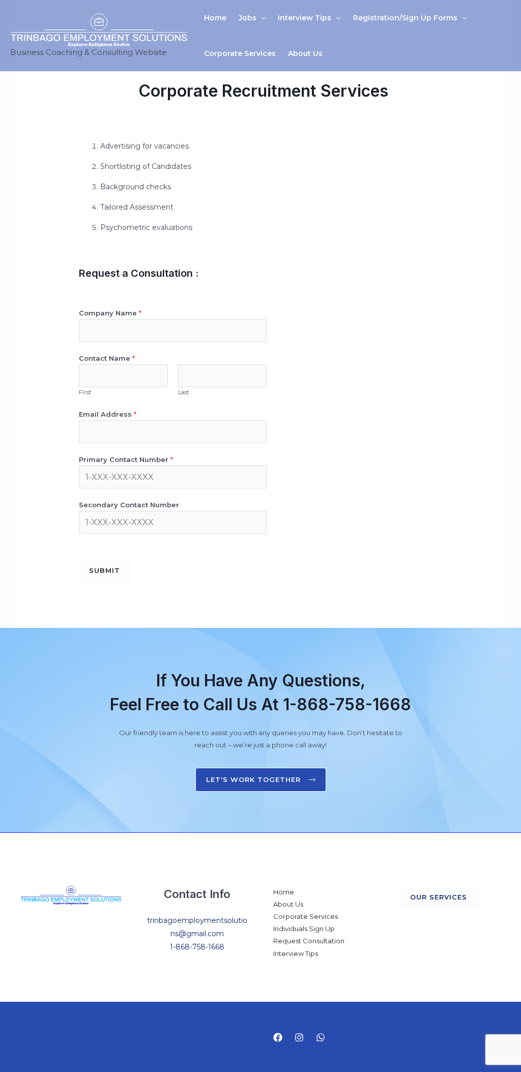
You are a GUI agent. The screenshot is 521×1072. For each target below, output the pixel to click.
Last (183, 392)
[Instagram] (299, 1037)
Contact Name (107, 358)
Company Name (110, 313)
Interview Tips (304, 17)
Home (215, 17)
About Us (305, 53)
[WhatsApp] (320, 1037)
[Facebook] (277, 1037)
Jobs (247, 17)
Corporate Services (240, 53)
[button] (261, 18)
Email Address (107, 414)
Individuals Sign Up (304, 928)
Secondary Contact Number (129, 505)
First (85, 392)
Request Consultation (308, 941)
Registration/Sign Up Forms (405, 17)
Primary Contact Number (126, 459)
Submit (104, 570)
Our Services (438, 897)
